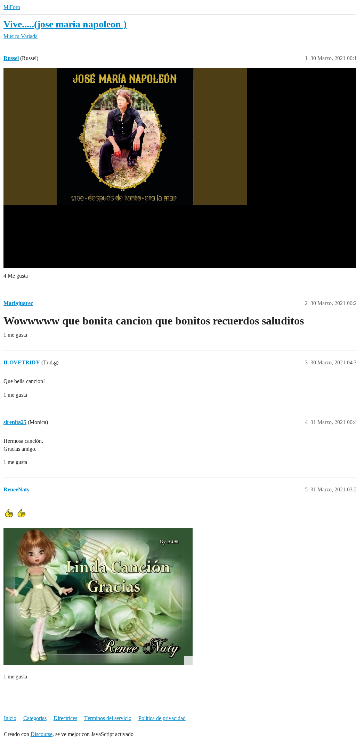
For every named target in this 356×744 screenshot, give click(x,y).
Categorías (35, 718)
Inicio (10, 718)
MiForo (11, 7)
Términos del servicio (107, 718)
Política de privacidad (162, 718)
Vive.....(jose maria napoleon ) (65, 24)
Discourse (41, 734)
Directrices (65, 718)
